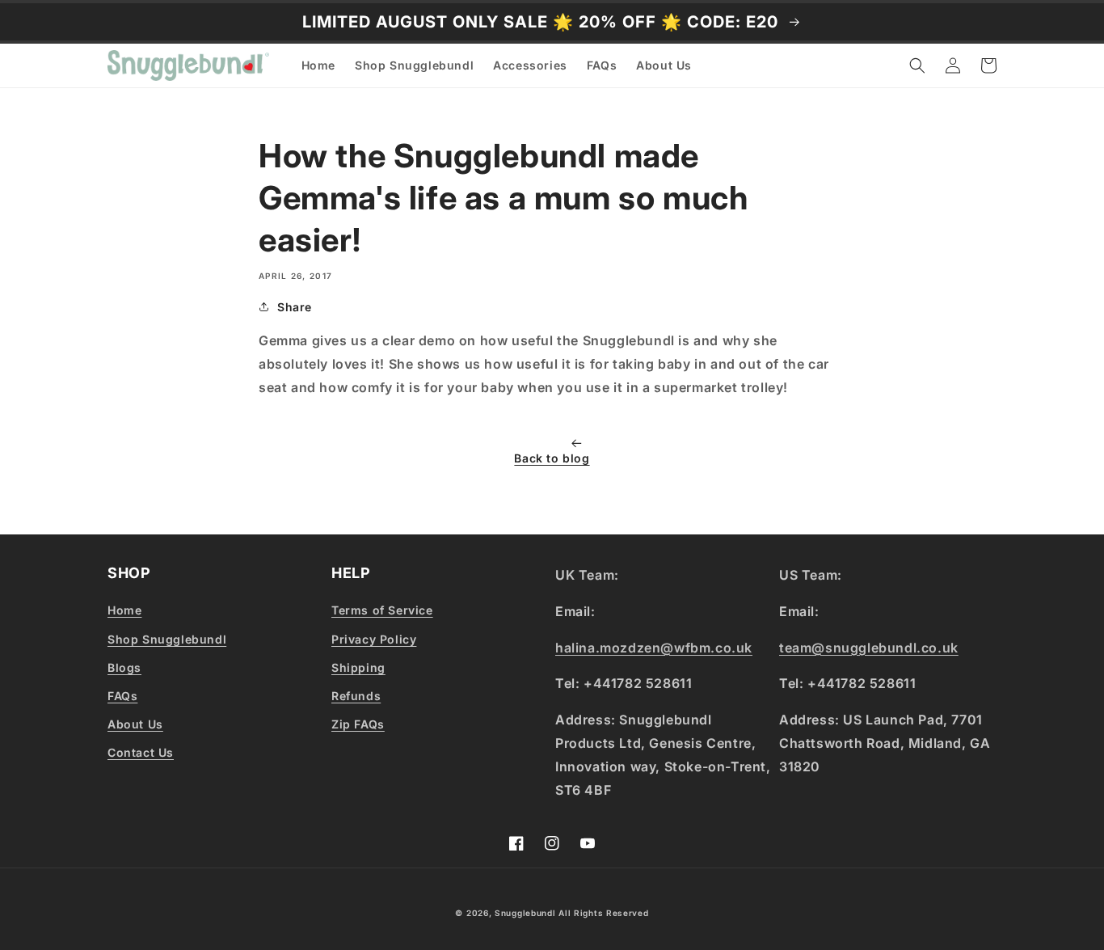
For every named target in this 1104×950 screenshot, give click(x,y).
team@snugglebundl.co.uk (869, 648)
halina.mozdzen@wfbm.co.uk (653, 648)
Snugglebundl (526, 913)
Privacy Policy (373, 639)
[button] (917, 65)
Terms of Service (382, 610)
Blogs (124, 667)
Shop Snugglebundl (166, 639)
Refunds (356, 696)
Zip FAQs (358, 724)
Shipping (358, 667)
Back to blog (551, 458)
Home (124, 610)
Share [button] (294, 307)
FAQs (122, 696)
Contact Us (140, 752)
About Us (135, 724)
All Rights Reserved (603, 913)
